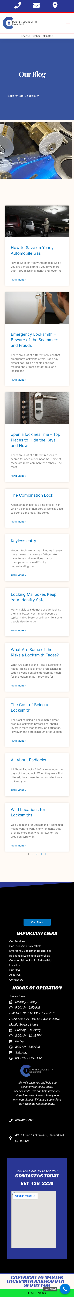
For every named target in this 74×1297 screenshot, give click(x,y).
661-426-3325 (37, 1183)
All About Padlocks (28, 759)
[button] (68, 23)
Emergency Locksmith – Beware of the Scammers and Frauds (34, 340)
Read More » (18, 279)
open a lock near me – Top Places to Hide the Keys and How (35, 440)
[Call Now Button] (65, 1289)
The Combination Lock (32, 495)
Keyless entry (23, 540)
